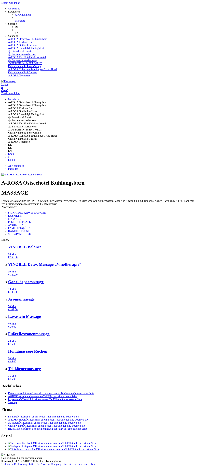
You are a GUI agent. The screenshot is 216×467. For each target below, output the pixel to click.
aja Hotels (44, 422)
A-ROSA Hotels (48, 419)
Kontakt (43, 416)
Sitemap (12, 402)
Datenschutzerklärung (51, 393)
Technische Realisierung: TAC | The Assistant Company (48, 464)
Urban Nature (46, 425)
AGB (42, 396)
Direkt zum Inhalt (10, 2)
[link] (115, 26)
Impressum (45, 399)
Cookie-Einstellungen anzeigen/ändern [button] (22, 458)
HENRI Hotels (47, 428)
